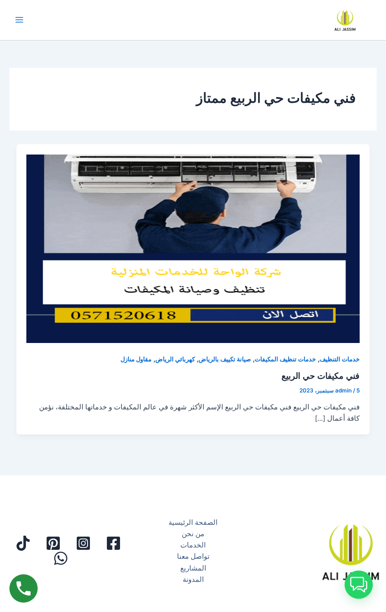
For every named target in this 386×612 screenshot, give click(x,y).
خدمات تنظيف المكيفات (285, 359)
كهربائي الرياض (175, 359)
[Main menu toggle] (19, 20)
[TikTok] (23, 543)
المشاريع (193, 568)
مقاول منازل (136, 359)
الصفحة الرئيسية (193, 522)
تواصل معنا (193, 556)
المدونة (193, 579)
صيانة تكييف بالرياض (225, 359)
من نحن (193, 534)
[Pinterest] (53, 543)
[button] (359, 585)
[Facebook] (113, 543)
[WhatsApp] (60, 558)
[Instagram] (83, 543)
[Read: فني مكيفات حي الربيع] (193, 243)
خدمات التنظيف (340, 359)
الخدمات (193, 545)
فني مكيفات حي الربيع (320, 375)
